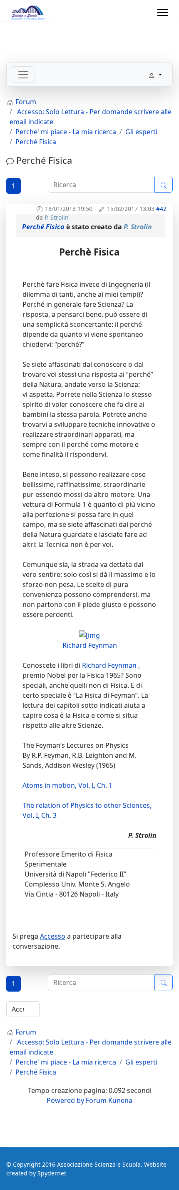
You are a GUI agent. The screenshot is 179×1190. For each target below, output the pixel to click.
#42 (161, 209)
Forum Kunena (109, 1100)
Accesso (52, 936)
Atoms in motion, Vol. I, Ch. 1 (67, 785)
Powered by (65, 1100)
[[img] (89, 634)
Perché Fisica (43, 226)
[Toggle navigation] (23, 74)
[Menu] (162, 12)
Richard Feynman (89, 645)
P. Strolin (57, 217)
